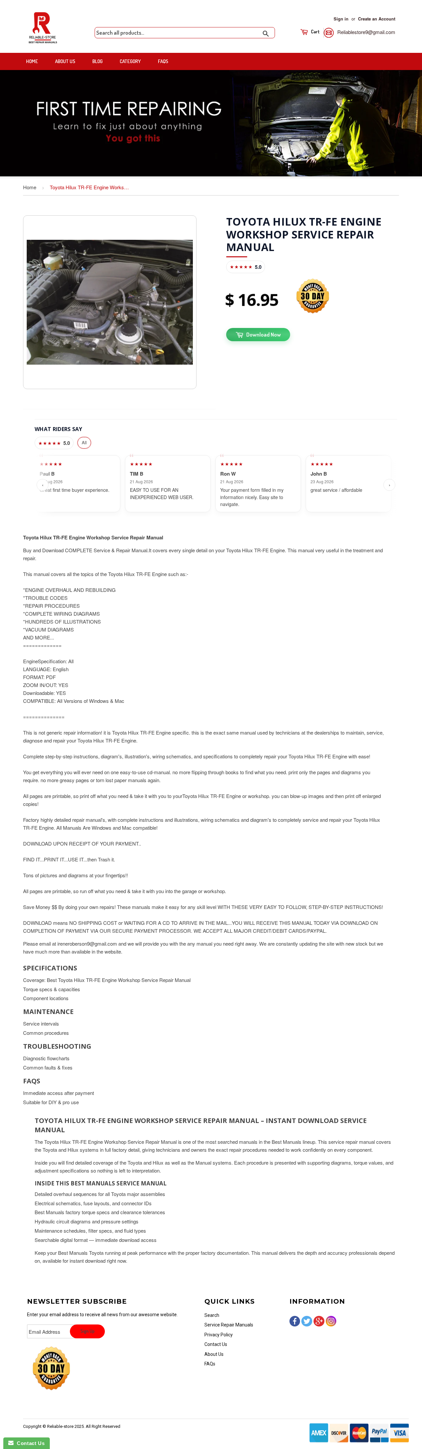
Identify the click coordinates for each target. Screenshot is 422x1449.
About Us (65, 61)
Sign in (341, 19)
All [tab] (84, 442)
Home (32, 61)
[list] (216, 485)
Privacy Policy (218, 1334)
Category (130, 61)
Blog (97, 61)
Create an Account (376, 19)
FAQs (163, 61)
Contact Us (215, 1344)
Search (211, 1315)
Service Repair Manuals (228, 1324)
